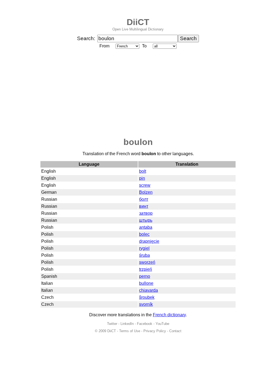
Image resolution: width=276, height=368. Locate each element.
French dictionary (169, 315)
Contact (175, 331)
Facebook (144, 324)
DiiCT (138, 22)
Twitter (112, 324)
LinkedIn (127, 324)
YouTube (162, 324)
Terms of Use (129, 331)
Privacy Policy (154, 331)
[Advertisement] (138, 93)
